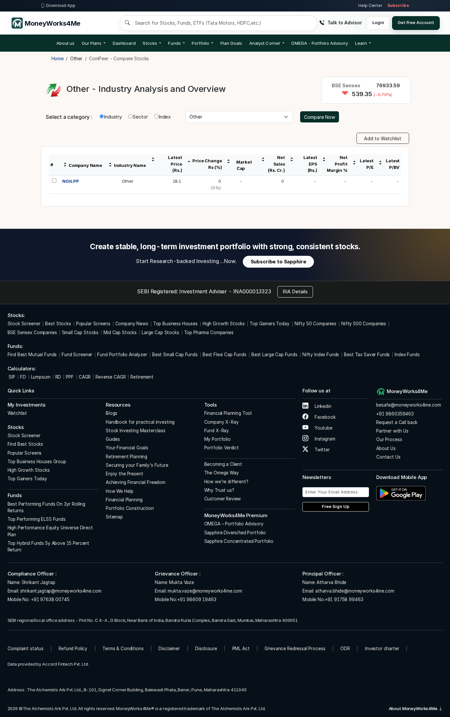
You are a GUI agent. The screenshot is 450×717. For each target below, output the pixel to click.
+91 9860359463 (395, 413)
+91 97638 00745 (50, 599)
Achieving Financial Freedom (135, 482)
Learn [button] (361, 43)
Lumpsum (40, 377)
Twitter (321, 449)
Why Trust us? (219, 490)
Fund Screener (77, 354)
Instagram (324, 438)
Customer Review (222, 498)
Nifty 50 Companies (315, 323)
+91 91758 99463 (344, 599)
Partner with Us (392, 431)
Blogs (111, 413)
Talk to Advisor (344, 22)
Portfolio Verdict (221, 447)
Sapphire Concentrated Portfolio (238, 541)
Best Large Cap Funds (274, 354)
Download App (60, 5)
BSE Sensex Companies (32, 332)
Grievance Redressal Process (295, 648)
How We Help (119, 491)
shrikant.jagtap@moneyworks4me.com (60, 591)
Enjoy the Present (124, 473)
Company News (131, 323)
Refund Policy (73, 648)
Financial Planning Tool (228, 413)
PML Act (241, 648)
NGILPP (70, 181)
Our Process (389, 439)
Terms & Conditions (122, 648)
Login (378, 22)
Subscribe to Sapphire (278, 261)
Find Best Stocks (25, 444)
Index (164, 117)
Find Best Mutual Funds (32, 354)
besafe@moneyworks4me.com (408, 405)
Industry (113, 117)
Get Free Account (416, 22)
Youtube (322, 428)
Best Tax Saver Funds (367, 354)
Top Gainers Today (269, 323)
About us (65, 43)
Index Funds (407, 354)
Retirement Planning (126, 456)
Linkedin (322, 406)
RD (58, 377)
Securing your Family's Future (137, 465)
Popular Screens (93, 323)
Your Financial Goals (127, 447)
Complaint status (26, 648)
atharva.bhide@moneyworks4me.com (354, 591)
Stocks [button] (150, 43)
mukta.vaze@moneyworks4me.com (205, 591)
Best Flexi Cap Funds (224, 354)
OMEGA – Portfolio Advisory (234, 523)
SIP (11, 377)
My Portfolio (217, 439)
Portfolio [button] (200, 43)
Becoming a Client (223, 464)
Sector (140, 117)
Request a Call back (396, 422)
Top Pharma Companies (209, 332)
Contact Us (388, 457)
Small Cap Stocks (80, 332)
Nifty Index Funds (320, 354)
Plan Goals (231, 43)
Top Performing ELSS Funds (37, 519)
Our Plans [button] (92, 43)
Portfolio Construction (130, 508)
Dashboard (124, 43)
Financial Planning (124, 499)
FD (23, 377)
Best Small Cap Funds (175, 354)
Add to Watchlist (382, 138)
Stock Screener (24, 323)
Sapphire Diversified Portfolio (235, 532)
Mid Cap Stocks (120, 332)
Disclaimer (169, 648)
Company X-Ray (221, 422)
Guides (113, 439)
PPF (70, 377)
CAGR (85, 377)
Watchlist (17, 413)
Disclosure (206, 648)
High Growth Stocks (224, 323)
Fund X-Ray (216, 430)
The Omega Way (221, 472)
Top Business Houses (175, 323)
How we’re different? (226, 481)
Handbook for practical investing (140, 422)
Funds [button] (174, 43)
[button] (319, 43)
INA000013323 (252, 291)
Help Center (370, 5)
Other (127, 181)
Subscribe (398, 5)
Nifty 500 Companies (363, 323)
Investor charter (382, 648)
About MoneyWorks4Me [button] (413, 708)
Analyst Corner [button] (264, 43)
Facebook (324, 417)
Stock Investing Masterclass (135, 430)
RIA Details (295, 291)
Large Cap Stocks (160, 332)
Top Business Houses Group (37, 461)
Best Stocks (58, 323)
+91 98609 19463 (196, 599)
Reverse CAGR (111, 377)
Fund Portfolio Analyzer (122, 354)
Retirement (142, 377)
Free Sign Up (335, 506)
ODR (345, 648)
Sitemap (114, 516)
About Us (386, 448)
